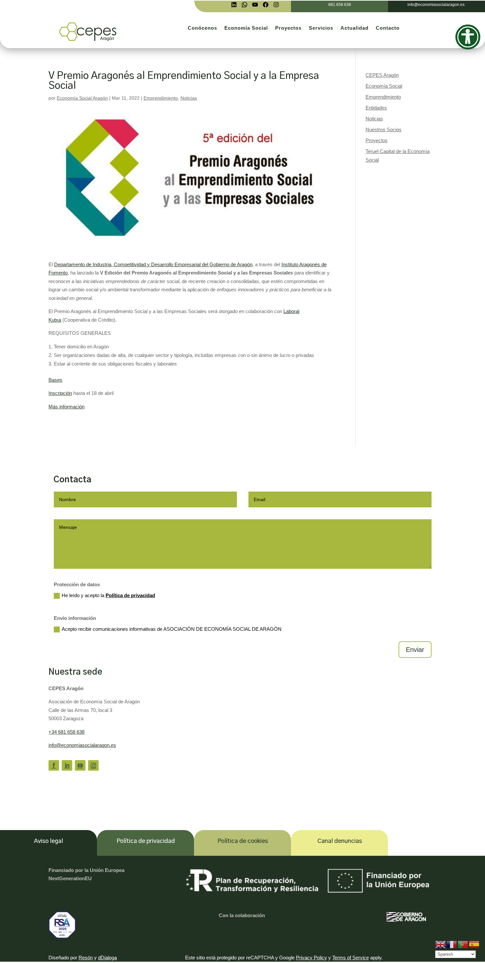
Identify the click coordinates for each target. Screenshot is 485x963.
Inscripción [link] (60, 393)
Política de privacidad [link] (130, 595)
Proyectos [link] (288, 28)
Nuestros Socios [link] (384, 129)
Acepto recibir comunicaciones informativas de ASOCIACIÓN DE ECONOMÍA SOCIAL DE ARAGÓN (171, 629)
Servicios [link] (321, 28)
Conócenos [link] (202, 28)
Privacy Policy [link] (311, 957)
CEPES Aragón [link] (382, 75)
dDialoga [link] (107, 957)
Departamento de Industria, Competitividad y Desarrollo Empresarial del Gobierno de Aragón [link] (153, 264)
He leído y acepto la (108, 595)
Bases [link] (55, 380)
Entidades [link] (376, 108)
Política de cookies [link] (242, 841)
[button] (53, 765)
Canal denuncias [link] (339, 841)
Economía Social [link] (246, 28)
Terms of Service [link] (350, 957)
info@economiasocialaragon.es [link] (82, 745)
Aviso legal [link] (48, 841)
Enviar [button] (415, 649)
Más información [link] (66, 406)
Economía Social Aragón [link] (82, 98)
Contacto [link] (388, 28)
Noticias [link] (188, 98)
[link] (234, 4)
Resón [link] (86, 957)
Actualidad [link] (354, 28)
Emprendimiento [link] (161, 98)
